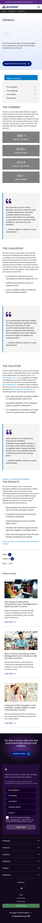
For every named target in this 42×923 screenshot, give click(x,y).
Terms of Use (16, 820)
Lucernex (6, 34)
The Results (11, 98)
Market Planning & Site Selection (21, 389)
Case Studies (11, 11)
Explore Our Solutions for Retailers (15, 479)
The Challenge (12, 91)
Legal (21, 895)
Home (4, 11)
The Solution (11, 94)
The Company (11, 87)
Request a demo (19, 754)
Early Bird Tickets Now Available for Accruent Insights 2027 (19, 2)
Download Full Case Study (15, 64)
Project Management (9, 385)
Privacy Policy (21, 901)
